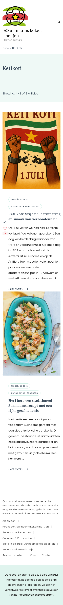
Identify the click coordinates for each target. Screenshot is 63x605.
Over (33, 555)
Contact (47, 555)
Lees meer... (15, 289)
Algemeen (9, 521)
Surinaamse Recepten (24, 393)
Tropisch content (14, 555)
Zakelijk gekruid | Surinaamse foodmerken (29, 543)
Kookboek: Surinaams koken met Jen (26, 526)
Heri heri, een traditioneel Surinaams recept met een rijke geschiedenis (30, 405)
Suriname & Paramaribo (25, 206)
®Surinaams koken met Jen (23, 33)
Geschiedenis (19, 199)
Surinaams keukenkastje (18, 549)
